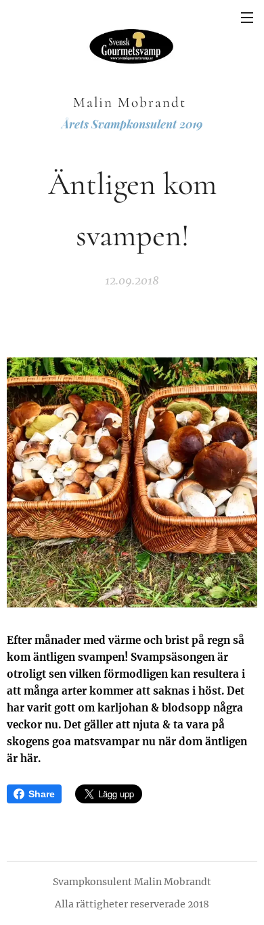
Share (41, 794)
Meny (247, 16)
